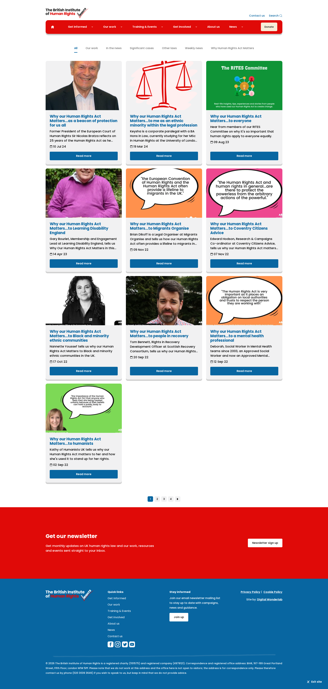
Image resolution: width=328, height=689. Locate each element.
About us (213, 27)
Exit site (316, 682)
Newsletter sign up (265, 543)
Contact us (257, 16)
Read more (83, 156)
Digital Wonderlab (269, 599)
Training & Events (144, 27)
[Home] (52, 27)
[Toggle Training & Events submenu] (163, 27)
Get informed (77, 27)
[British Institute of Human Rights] (67, 13)
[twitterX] (125, 644)
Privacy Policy (250, 592)
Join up (179, 617)
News (233, 27)
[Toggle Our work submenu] (122, 27)
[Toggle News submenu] (243, 27)
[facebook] (110, 644)
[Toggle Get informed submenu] (93, 27)
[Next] (177, 499)
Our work (109, 27)
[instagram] (118, 644)
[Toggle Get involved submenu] (197, 27)
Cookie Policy (272, 592)
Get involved (182, 27)
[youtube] (132, 644)
